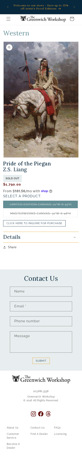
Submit (41, 360)
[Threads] (48, 413)
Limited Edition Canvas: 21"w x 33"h (44, 205)
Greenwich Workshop (41, 396)
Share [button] (12, 247)
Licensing (60, 434)
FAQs (57, 427)
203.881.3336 (41, 391)
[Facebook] (41, 414)
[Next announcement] (74, 7)
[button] (8, 18)
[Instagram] (33, 414)
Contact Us (37, 427)
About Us (13, 427)
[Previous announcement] (7, 7)
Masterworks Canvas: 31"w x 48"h (44, 214)
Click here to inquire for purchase (34, 223)
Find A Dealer (39, 434)
